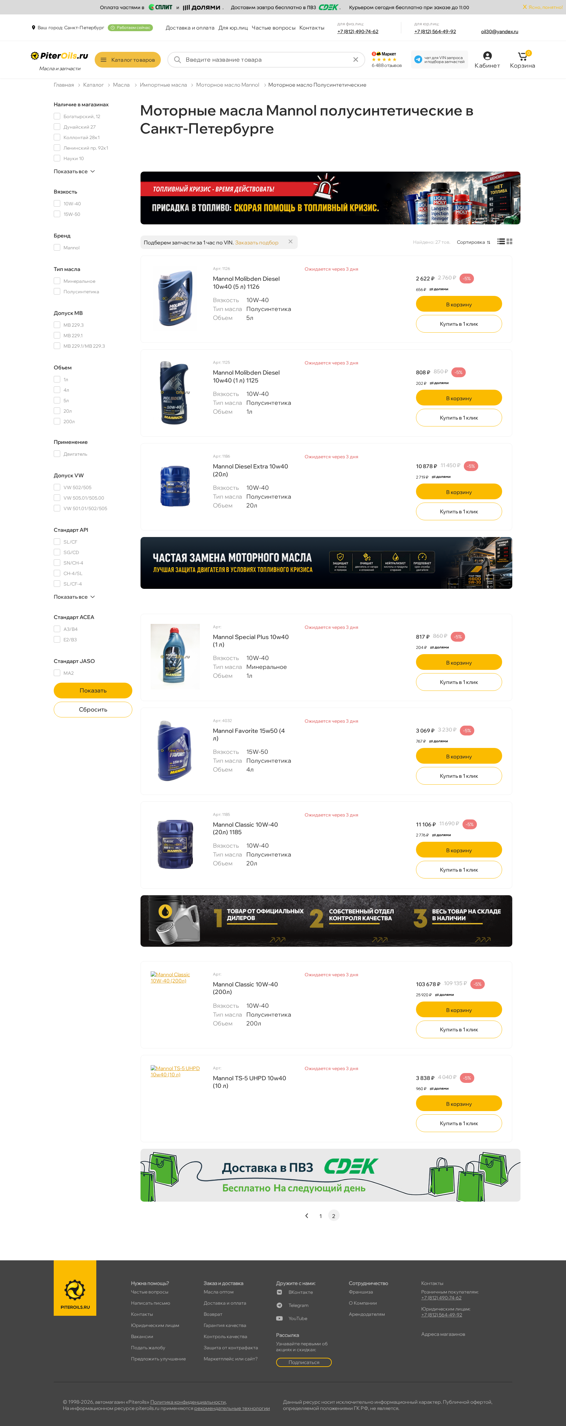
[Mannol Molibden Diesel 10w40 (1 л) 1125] (175, 392)
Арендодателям (367, 1314)
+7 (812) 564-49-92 (435, 31)
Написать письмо (150, 1303)
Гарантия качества (225, 1325)
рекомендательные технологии (232, 1408)
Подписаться (304, 1362)
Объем (63, 367)
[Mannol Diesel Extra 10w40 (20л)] (175, 486)
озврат (213, 1314)
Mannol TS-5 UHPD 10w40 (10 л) (249, 1081)
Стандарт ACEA (74, 617)
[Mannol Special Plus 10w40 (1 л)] (175, 657)
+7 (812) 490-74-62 (358, 31)
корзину (459, 304)
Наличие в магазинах (81, 104)
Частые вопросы (273, 27)
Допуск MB (68, 313)
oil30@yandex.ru (499, 31)
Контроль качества (225, 1336)
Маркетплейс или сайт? (231, 1359)
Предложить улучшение (158, 1359)
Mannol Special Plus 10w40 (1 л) (251, 640)
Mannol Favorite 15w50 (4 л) (249, 734)
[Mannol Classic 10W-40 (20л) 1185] (175, 844)
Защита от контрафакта (231, 1348)
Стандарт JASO (74, 661)
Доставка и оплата (190, 27)
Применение (71, 442)
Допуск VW (69, 475)
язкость (65, 191)
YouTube (298, 1318)
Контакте (301, 1292)
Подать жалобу (148, 1348)
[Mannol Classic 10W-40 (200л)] (175, 1004)
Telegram (299, 1305)
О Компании (363, 1303)
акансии (142, 1336)
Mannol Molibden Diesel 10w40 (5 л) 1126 (246, 282)
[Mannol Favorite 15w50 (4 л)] (175, 750)
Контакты (311, 27)
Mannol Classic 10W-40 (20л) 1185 (245, 828)
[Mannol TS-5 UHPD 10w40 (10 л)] (175, 1098)
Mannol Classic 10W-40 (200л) (245, 988)
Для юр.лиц (233, 27)
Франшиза (361, 1292)
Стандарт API (71, 530)
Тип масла (67, 269)
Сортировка (471, 242)
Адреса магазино (443, 1334)
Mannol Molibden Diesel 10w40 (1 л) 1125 (246, 376)
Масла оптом (219, 1292)
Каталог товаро (133, 59)
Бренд (62, 235)
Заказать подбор (256, 242)
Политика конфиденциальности (188, 1402)
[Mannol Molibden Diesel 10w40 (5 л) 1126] (175, 298)
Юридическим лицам (155, 1325)
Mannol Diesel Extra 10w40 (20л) (250, 470)
